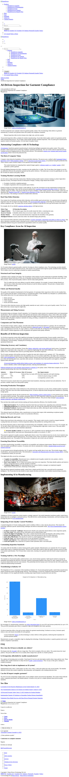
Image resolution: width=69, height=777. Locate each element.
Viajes (2, 79)
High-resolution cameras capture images (40, 394)
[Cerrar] (1, 46)
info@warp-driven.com (6, 748)
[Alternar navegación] (4, 43)
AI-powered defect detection (38, 201)
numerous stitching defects (25, 206)
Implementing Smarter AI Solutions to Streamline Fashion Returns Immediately (22, 695)
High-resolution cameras (16, 160)
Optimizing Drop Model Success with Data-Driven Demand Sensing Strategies (22, 698)
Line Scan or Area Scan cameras (37, 160)
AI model (14, 651)
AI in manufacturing (17, 518)
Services (6, 759)
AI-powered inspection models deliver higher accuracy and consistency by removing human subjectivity (31, 363)
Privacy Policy (8, 765)
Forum (6, 768)
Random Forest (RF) (14, 192)
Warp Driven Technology (27, 775)
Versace (16, 634)
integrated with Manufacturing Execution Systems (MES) (48, 452)
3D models (46, 327)
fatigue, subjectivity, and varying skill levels (39, 348)
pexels (13, 264)
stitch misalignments (9, 357)
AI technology (4, 148)
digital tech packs (37, 327)
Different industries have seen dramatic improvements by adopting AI (19, 367)
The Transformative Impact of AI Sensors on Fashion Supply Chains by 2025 (21, 689)
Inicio (5, 753)
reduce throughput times (33, 624)
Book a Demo (14, 34)
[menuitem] (6, 4)
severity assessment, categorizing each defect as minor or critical (48, 219)
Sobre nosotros (8, 756)
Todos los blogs (5, 77)
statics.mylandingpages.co (19, 128)
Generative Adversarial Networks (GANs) (46, 189)
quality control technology (36, 660)
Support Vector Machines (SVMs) (31, 192)
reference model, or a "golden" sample (50, 165)
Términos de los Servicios (11, 762)
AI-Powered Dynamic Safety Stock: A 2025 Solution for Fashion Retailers (20, 692)
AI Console (7, 34)
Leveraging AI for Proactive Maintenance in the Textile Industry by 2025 (20, 686)
